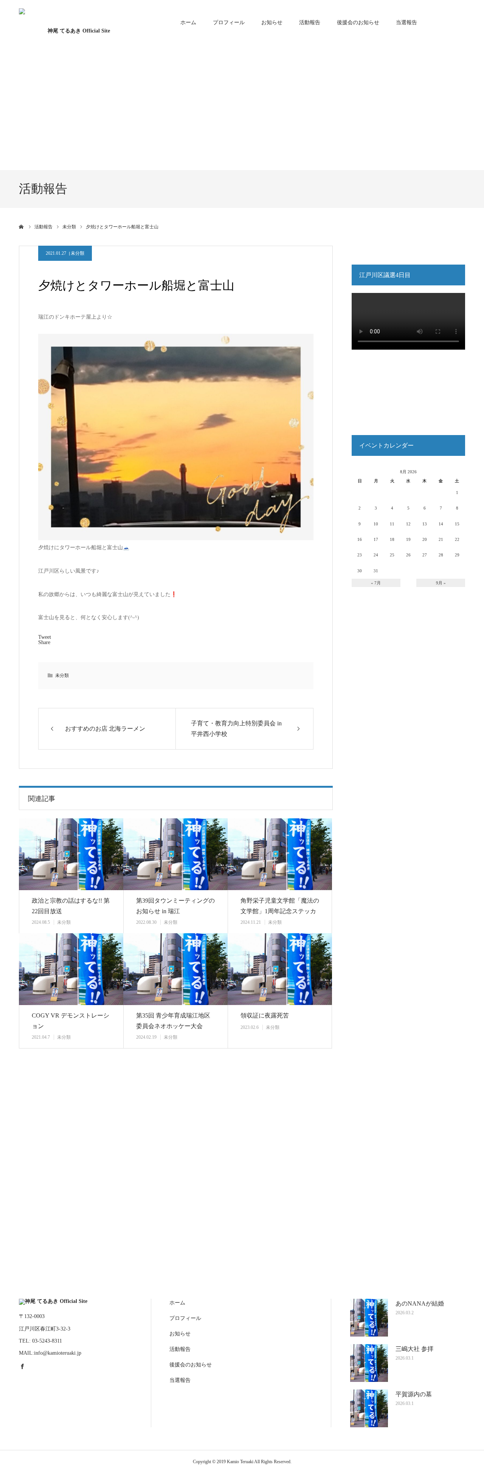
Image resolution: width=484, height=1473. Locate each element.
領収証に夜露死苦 (264, 1015)
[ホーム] (21, 226)
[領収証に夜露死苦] (280, 969)
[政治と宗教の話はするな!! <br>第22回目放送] (71, 854)
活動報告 (309, 22)
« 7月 (376, 583)
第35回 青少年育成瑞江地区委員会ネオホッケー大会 (173, 1021)
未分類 (77, 253)
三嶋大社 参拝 (414, 1349)
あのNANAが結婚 (420, 1303)
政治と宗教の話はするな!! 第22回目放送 (71, 906)
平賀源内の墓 (414, 1394)
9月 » (441, 583)
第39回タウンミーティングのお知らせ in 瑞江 (175, 906)
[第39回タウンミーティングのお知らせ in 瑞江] (175, 854)
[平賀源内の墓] (369, 1408)
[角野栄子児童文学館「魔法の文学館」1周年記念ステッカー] (280, 854)
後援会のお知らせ (358, 22)
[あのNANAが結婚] (369, 1318)
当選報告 (406, 22)
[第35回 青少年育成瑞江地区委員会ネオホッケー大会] (175, 969)
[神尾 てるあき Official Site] (75, 22)
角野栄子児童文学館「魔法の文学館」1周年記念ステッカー (279, 911)
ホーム (188, 22)
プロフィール (229, 22)
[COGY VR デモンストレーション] (71, 969)
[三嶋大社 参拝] (369, 1363)
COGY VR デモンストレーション (70, 1021)
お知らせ (271, 22)
